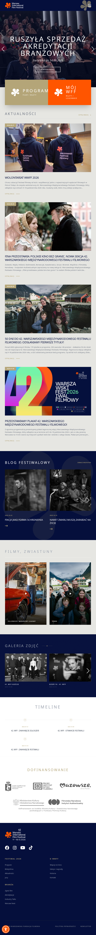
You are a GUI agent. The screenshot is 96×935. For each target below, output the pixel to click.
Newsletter (85, 926)
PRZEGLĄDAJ (48, 62)
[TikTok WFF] (31, 847)
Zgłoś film (9, 891)
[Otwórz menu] (89, 5)
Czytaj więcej (83, 115)
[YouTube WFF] (22, 847)
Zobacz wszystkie (84, 462)
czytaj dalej (9, 194)
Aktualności (9, 873)
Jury (6, 877)
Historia (53, 873)
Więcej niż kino (56, 865)
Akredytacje (9, 895)
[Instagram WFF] (15, 847)
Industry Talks (10, 899)
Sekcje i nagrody (56, 869)
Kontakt (53, 877)
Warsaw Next (10, 903)
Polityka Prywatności (65, 926)
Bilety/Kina (9, 869)
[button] (5, 929)
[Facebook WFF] (7, 847)
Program (8, 865)
